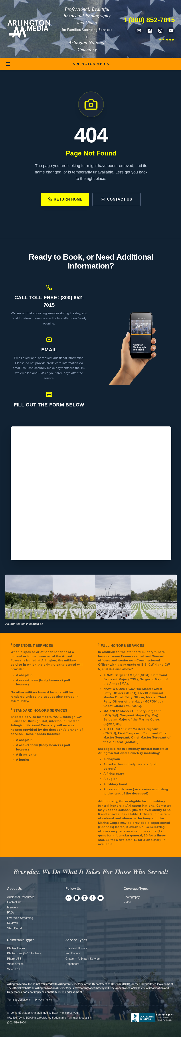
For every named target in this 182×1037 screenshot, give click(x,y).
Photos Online (16, 948)
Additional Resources (20, 897)
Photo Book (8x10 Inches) (24, 953)
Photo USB (14, 958)
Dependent (72, 963)
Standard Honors (76, 948)
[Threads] (92, 898)
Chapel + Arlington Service (82, 958)
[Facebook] (76, 898)
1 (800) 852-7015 (149, 20)
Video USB (14, 969)
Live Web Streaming (20, 918)
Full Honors (72, 953)
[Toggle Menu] (8, 64)
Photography (132, 897)
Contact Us (119, 199)
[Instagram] (84, 898)
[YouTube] (100, 898)
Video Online (15, 963)
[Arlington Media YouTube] (171, 31)
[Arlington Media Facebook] (150, 31)
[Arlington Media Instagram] (160, 31)
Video (127, 902)
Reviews (12, 923)
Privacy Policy (43, 999)
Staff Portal (14, 928)
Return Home (68, 199)
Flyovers (12, 907)
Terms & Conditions (19, 999)
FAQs (10, 912)
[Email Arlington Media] (139, 31)
